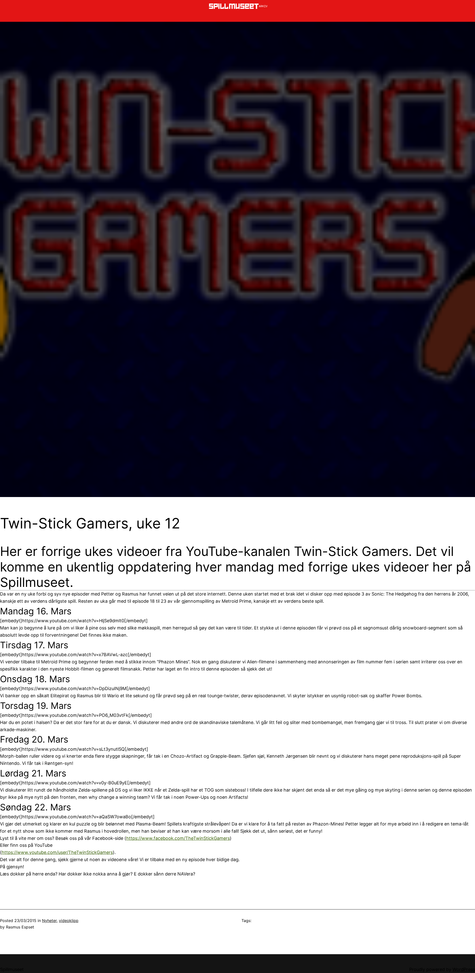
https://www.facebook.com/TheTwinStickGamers (178, 838)
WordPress (463, 969)
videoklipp (68, 920)
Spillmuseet (12, 969)
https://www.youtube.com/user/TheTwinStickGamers (57, 852)
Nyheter (49, 920)
